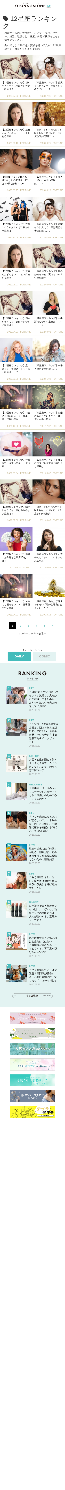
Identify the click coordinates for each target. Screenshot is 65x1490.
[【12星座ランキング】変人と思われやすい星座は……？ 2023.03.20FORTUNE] (48, 161)
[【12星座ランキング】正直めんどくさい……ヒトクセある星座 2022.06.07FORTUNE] (16, 256)
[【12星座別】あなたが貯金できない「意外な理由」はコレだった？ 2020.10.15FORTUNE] (48, 586)
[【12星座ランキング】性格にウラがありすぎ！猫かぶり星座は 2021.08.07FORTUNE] (48, 444)
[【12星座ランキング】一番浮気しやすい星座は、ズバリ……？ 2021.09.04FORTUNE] (16, 444)
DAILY (19, 656)
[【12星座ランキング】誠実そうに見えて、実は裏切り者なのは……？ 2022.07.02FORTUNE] (48, 209)
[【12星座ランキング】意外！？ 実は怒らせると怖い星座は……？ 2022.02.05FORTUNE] (16, 350)
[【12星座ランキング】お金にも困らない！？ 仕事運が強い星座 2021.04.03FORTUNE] (16, 586)
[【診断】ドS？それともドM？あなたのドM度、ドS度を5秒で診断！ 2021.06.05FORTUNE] (48, 491)
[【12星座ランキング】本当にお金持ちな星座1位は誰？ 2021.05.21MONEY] (16, 539)
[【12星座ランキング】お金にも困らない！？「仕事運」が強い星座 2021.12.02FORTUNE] (16, 397)
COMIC (44, 656)
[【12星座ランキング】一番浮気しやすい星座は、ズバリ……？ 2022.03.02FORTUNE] (48, 303)
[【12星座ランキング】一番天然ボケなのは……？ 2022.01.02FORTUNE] (48, 350)
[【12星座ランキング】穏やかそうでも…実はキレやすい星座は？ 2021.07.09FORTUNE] (16, 491)
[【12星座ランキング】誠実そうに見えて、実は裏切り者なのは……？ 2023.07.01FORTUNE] (48, 67)
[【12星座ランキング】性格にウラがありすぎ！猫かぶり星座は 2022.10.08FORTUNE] (16, 209)
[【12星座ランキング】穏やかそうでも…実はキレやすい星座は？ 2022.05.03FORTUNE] (48, 256)
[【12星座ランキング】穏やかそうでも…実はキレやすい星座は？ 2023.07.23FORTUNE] (16, 67)
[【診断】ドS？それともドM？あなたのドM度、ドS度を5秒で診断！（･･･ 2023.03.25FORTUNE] (48, 114)
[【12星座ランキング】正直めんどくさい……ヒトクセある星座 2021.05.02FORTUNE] (48, 539)
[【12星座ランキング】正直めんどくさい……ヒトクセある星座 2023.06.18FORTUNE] (16, 114)
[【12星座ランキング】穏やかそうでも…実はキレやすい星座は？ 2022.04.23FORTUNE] (16, 303)
